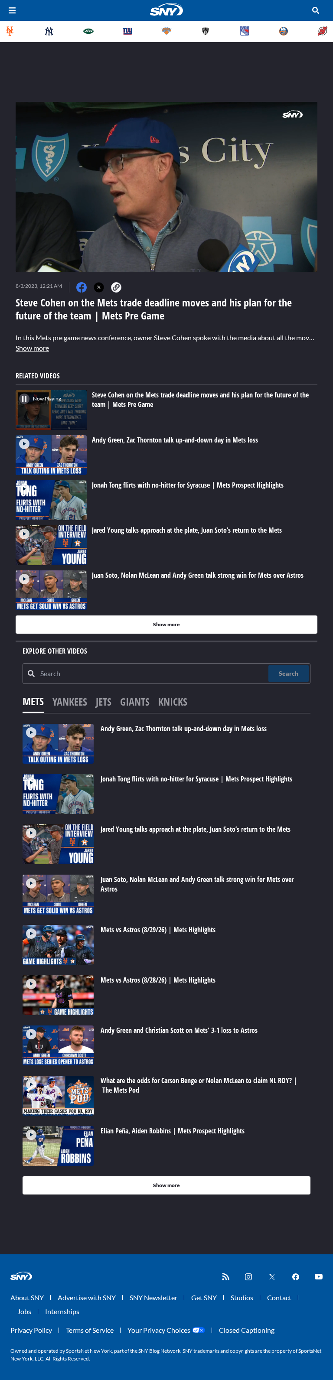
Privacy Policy (31, 1330)
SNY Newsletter (153, 1297)
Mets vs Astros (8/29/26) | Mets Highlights (158, 929)
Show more (32, 348)
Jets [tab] (103, 701)
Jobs (24, 1311)
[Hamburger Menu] (12, 10)
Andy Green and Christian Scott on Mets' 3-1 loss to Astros (179, 1030)
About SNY (27, 1297)
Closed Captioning (246, 1330)
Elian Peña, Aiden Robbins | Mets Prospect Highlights (173, 1131)
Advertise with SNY (87, 1297)
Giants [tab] (135, 701)
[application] (166, 187)
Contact (279, 1297)
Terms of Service (90, 1330)
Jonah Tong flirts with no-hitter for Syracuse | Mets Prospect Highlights (196, 779)
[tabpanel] (166, 959)
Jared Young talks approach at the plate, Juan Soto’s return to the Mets (196, 829)
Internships (62, 1311)
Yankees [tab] (69, 701)
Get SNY (204, 1297)
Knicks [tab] (172, 701)
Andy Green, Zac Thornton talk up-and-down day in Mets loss (184, 728)
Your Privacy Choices (158, 1330)
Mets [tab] (33, 701)
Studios (242, 1297)
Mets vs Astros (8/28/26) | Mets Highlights (158, 980)
